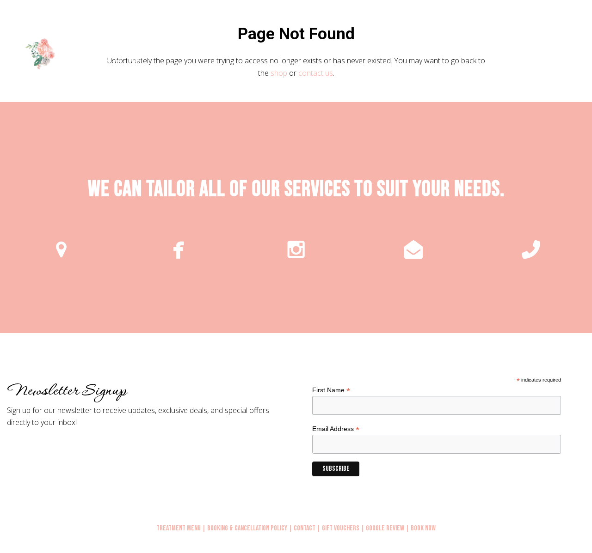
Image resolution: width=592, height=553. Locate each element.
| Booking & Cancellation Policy (244, 528)
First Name (331, 390)
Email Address (335, 429)
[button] (574, 52)
